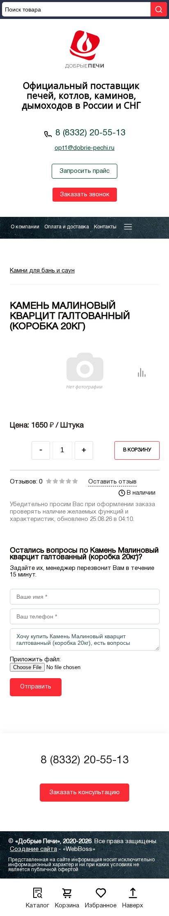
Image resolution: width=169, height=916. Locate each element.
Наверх (132, 906)
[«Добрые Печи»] (84, 50)
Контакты (105, 227)
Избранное (100, 906)
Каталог (37, 906)
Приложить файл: (35, 660)
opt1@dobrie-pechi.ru (84, 148)
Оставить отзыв (112, 482)
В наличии (141, 493)
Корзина (67, 906)
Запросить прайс (84, 171)
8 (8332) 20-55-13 (90, 133)
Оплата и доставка (66, 227)
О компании (25, 227)
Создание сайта (33, 849)
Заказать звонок (85, 195)
